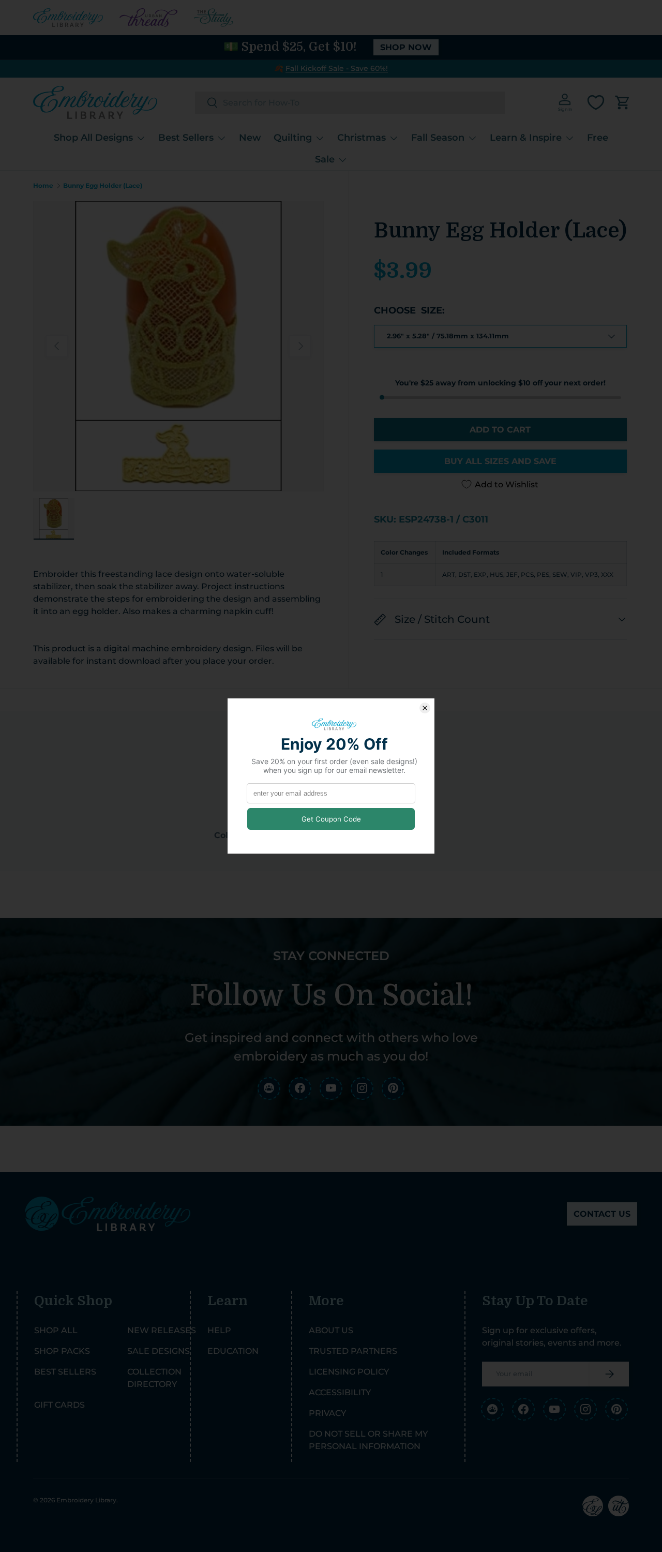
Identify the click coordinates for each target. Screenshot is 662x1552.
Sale (325, 159)
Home (43, 186)
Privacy (327, 1413)
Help (219, 1330)
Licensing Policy (349, 1372)
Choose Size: (409, 310)
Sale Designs (158, 1351)
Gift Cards (59, 1405)
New (250, 137)
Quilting (293, 137)
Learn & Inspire (526, 137)
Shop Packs (62, 1351)
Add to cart (500, 430)
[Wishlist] (596, 102)
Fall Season (437, 137)
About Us (331, 1330)
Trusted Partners (353, 1351)
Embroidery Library (86, 1500)
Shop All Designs (93, 137)
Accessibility (340, 1392)
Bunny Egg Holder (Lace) (102, 186)
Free (597, 137)
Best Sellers (186, 137)
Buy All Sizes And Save (500, 461)
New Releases (161, 1330)
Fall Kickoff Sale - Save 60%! (336, 68)
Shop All (56, 1330)
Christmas (361, 137)
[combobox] (350, 103)
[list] (178, 346)
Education (233, 1351)
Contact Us (602, 1214)
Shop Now (406, 47)
